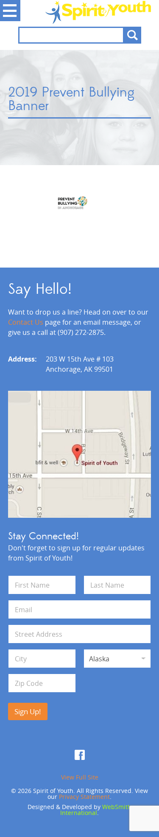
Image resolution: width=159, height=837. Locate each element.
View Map (79, 454)
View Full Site (79, 777)
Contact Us (25, 322)
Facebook (80, 755)
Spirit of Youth (79, 12)
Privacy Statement (84, 797)
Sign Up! (27, 711)
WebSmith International (95, 810)
